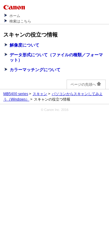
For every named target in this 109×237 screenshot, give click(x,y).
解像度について (24, 45)
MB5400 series (15, 94)
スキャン (40, 94)
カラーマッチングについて (35, 69)
